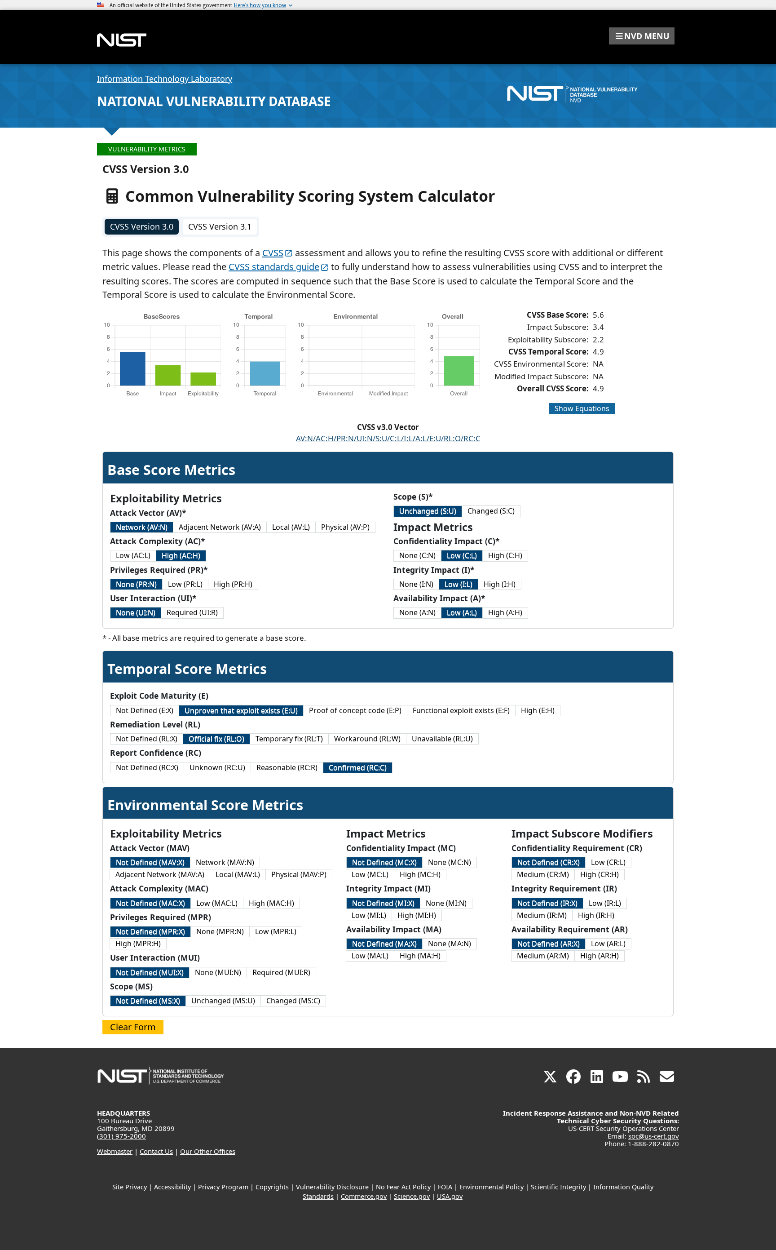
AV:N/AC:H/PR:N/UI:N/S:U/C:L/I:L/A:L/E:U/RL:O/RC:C (388, 438)
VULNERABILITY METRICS (146, 149)
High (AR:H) (599, 956)
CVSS (272, 253)
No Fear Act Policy (403, 1187)
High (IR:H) (596, 915)
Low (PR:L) (185, 584)
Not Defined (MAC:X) (150, 903)
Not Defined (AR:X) (548, 944)
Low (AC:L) (133, 555)
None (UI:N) (135, 612)
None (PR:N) (136, 584)
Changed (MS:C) (293, 1001)
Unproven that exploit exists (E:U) (241, 710)
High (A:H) (505, 612)
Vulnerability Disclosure (332, 1187)
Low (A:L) (462, 612)
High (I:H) (500, 584)
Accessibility (172, 1187)
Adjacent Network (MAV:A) (159, 874)
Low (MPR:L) (275, 931)
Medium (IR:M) (542, 915)
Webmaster (114, 1151)
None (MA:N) (449, 944)
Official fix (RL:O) (216, 739)
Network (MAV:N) (225, 862)
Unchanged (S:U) (427, 511)
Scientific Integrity (558, 1187)
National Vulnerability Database (214, 101)
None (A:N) (417, 612)
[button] (642, 35)
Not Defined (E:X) (144, 710)
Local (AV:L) (291, 527)
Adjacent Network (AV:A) (220, 527)
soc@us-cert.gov (653, 1135)
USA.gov (450, 1196)
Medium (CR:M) (543, 874)
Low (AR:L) (608, 944)
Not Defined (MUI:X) (150, 972)
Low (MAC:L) (217, 903)
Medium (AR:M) (543, 956)
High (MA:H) (420, 956)
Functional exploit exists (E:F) (461, 710)
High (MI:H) (416, 915)
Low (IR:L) (605, 903)
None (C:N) (417, 555)
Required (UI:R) (192, 612)
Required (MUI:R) (281, 972)
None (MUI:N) (218, 972)
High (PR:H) (233, 584)
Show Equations (582, 408)
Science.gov (412, 1196)
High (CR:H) (599, 874)
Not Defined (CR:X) (548, 862)
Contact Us (156, 1151)
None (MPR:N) (220, 931)
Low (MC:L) (370, 874)
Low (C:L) (462, 555)
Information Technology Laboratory (164, 78)
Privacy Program (223, 1187)
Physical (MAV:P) (298, 874)
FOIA (445, 1187)
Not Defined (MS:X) (148, 1001)
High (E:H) (538, 710)
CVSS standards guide (274, 267)
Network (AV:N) (142, 527)
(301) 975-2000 (121, 1135)
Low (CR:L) (608, 862)
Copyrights (272, 1187)
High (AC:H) (181, 555)
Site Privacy (129, 1187)
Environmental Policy (491, 1187)
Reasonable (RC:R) (286, 767)
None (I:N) (416, 584)
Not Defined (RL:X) (146, 739)
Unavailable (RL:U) (442, 739)
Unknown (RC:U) (217, 767)
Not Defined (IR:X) (547, 903)
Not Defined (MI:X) (383, 903)
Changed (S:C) (491, 511)
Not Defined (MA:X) (384, 944)
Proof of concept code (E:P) (355, 710)
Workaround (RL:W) (367, 739)
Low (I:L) (458, 584)
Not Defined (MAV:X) (150, 862)
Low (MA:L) (370, 956)
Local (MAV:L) (238, 874)
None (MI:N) (446, 903)
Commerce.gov (364, 1196)
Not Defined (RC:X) (147, 767)
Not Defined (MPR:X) (150, 931)
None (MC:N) (449, 862)
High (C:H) (505, 555)
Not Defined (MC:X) (384, 862)
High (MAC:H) (271, 903)
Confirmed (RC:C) (358, 767)
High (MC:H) (420, 874)
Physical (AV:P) (345, 527)
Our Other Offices (207, 1151)
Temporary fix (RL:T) (289, 739)
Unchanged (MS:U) (223, 1001)
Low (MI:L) (369, 915)
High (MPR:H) (138, 944)
